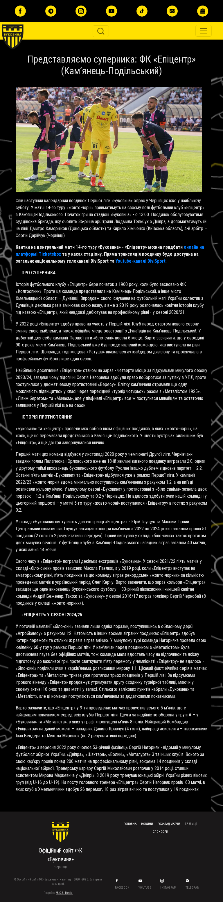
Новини (147, 824)
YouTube (145, 887)
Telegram (193, 887)
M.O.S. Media (64, 892)
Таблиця (191, 824)
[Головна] (21, 16)
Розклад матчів (169, 824)
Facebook (122, 887)
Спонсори (160, 831)
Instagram (168, 887)
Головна (130, 824)
